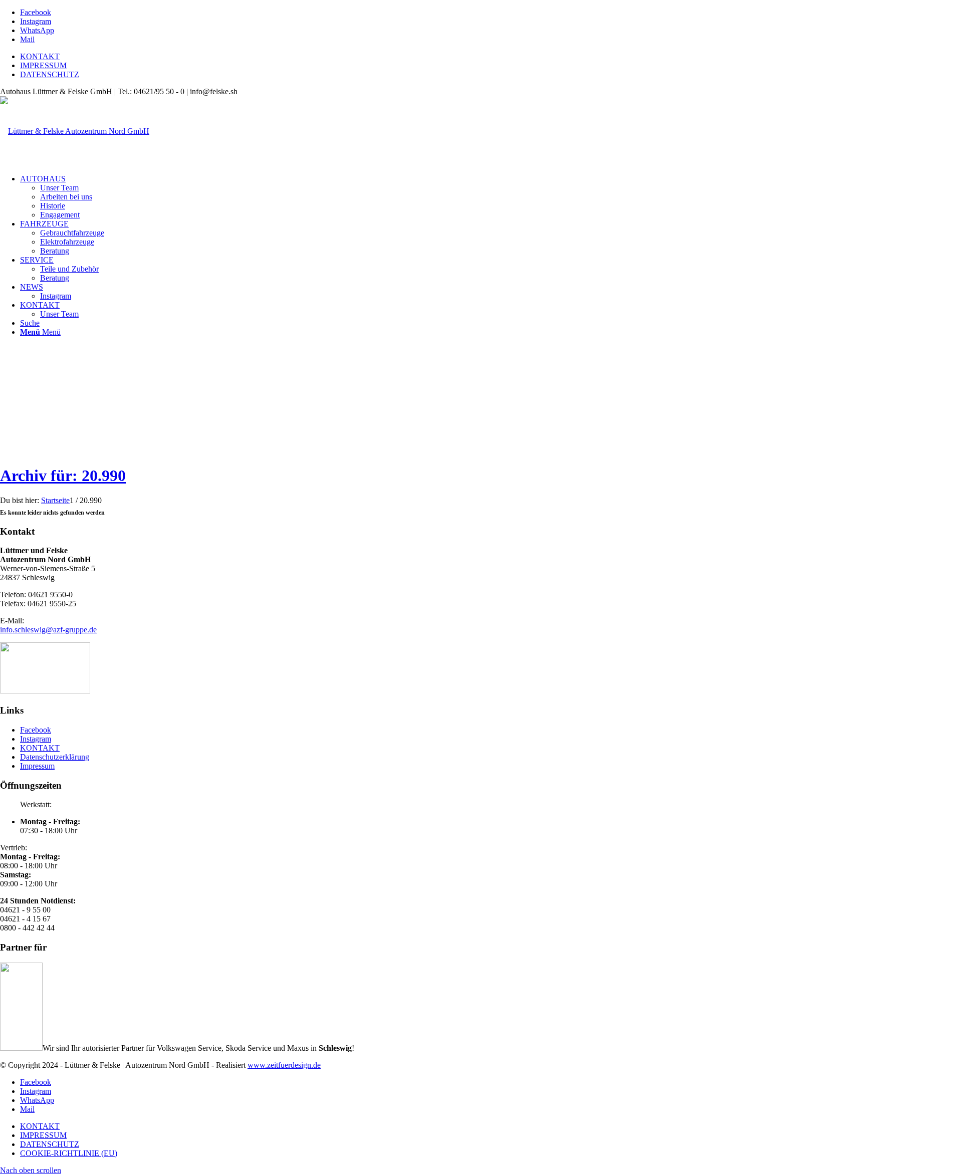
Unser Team (59, 187)
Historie (52, 205)
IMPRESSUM (43, 65)
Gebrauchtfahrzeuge (72, 232)
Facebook (35, 730)
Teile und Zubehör (69, 269)
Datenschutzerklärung (54, 757)
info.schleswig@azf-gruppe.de (48, 629)
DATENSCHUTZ (49, 74)
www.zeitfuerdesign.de (284, 1065)
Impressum (37, 766)
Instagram (55, 296)
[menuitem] (43, 178)
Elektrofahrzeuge (67, 242)
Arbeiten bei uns (66, 196)
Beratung (54, 251)
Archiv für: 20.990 (63, 475)
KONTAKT (40, 56)
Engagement (60, 214)
